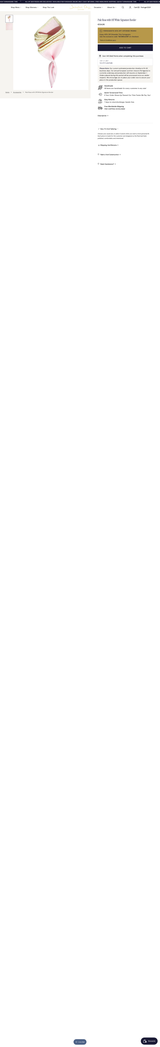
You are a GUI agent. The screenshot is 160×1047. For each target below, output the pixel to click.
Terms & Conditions (106, 40)
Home (7, 92)
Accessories (17, 92)
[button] (123, 7)
